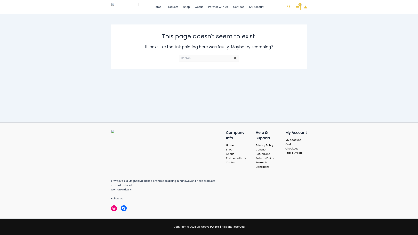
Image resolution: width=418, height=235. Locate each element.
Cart (288, 144)
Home (157, 7)
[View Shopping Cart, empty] (297, 7)
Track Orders (294, 153)
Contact (238, 7)
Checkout (291, 148)
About (199, 7)
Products (172, 7)
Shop (186, 7)
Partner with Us (218, 7)
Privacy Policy (264, 145)
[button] (289, 7)
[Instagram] (114, 208)
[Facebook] (124, 208)
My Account (257, 7)
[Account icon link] (305, 7)
